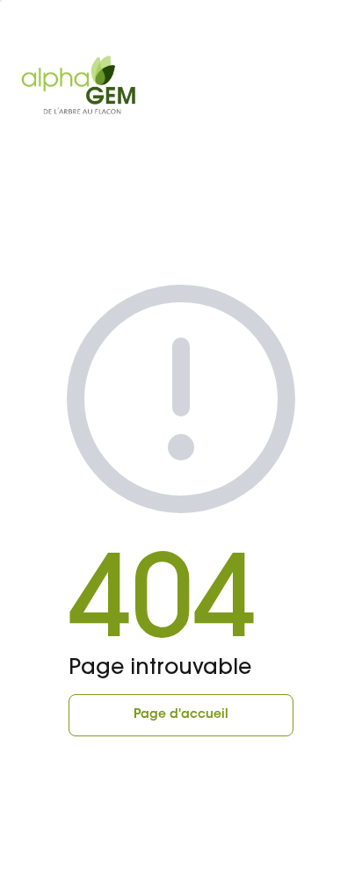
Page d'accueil (181, 715)
